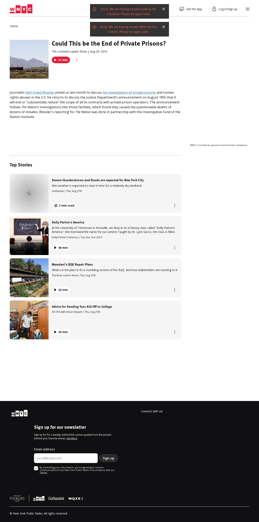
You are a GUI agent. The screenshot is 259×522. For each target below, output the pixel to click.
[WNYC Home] (21, 9)
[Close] (164, 9)
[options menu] (76, 60)
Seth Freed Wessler (39, 92)
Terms (43, 472)
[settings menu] (247, 9)
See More (72, 438)
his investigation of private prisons (129, 92)
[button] (95, 193)
